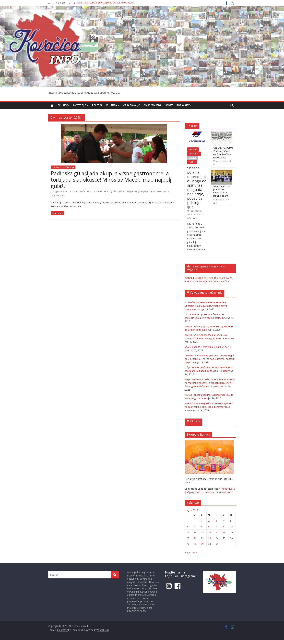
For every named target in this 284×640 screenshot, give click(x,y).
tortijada (55, 195)
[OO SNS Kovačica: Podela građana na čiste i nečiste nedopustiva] (221, 133)
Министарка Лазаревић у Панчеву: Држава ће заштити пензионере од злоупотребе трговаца (209, 407)
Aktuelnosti (194, 153)
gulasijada (143, 191)
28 (195, 543)
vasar (62, 195)
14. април (220, 492)
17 (217, 532)
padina (166, 191)
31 (217, 543)
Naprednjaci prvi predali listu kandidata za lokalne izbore (222, 191)
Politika (97, 105)
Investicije (79, 105)
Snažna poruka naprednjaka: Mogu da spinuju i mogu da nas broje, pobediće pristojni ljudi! (197, 187)
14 (195, 532)
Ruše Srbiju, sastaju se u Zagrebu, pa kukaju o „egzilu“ (105, 3)
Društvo (63, 105)
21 (195, 538)
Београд (209, 492)
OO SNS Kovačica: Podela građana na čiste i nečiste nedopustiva (223, 152)
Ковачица (227, 488)
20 (188, 538)
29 (202, 543)
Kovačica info (78, 191)
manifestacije (155, 191)
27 (188, 543)
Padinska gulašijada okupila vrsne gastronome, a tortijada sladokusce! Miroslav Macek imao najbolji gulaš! (112, 179)
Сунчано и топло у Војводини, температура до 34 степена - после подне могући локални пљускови (210, 359)
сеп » (194, 552)
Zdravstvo (184, 105)
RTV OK (195, 421)
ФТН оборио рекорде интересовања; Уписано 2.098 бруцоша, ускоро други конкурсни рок (206, 306)
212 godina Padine (115, 191)
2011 (228, 492)
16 (209, 532)
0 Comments (96, 191)
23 (209, 538)
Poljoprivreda (152, 105)
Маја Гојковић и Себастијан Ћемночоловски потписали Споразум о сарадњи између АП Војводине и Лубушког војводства (210, 383)
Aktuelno (193, 149)
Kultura (111, 105)
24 (217, 538)
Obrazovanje (131, 105)
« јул (187, 552)
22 (202, 538)
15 (202, 532)
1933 (197, 492)
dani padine (131, 191)
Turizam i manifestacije (63, 167)
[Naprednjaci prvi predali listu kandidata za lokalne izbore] (221, 171)
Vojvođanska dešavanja (206, 292)
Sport (169, 105)
